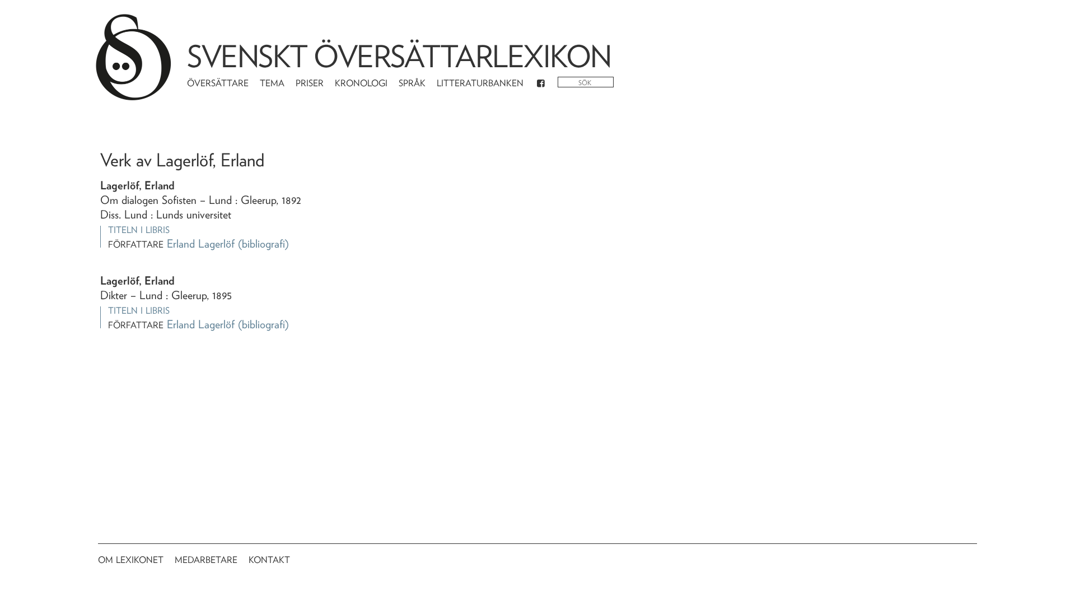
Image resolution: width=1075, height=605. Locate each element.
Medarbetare (206, 560)
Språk (412, 83)
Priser (310, 83)
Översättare (218, 83)
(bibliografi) (263, 243)
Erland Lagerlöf (201, 243)
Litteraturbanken (480, 83)
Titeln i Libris (139, 230)
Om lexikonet (130, 560)
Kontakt (269, 560)
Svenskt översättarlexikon (399, 56)
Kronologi (361, 83)
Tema (272, 83)
